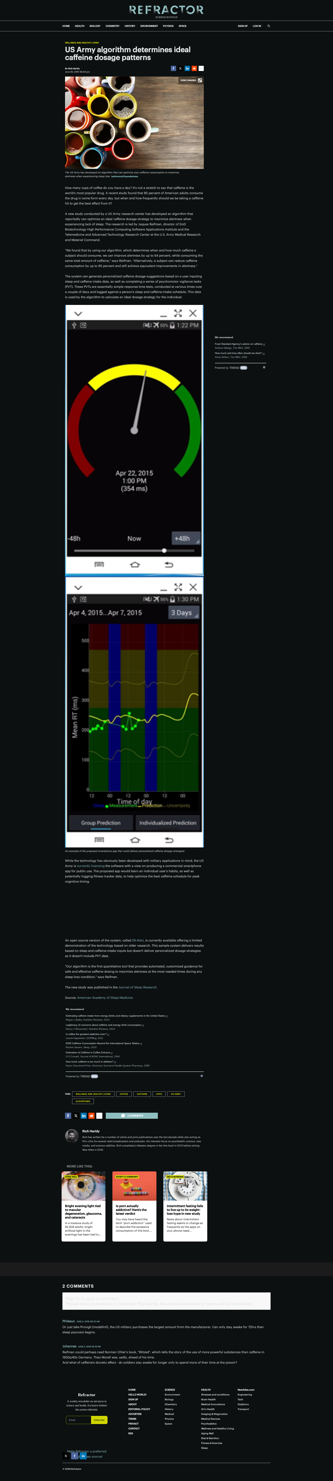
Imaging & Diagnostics (214, 1414)
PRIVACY (133, 1423)
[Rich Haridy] (72, 1136)
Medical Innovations (213, 1404)
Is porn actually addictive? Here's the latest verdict (131, 1210)
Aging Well (71, 1177)
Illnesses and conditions (215, 1394)
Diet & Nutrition (175, 1177)
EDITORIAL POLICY (139, 1409)
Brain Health (208, 1399)
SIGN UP (243, 26)
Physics (169, 1418)
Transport (243, 1409)
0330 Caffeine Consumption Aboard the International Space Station (102, 1043)
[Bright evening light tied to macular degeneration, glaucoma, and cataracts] (83, 1186)
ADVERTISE (135, 1414)
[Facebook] (173, 68)
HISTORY (130, 26)
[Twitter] (180, 68)
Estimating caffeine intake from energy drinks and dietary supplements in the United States (115, 1015)
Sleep (204, 1447)
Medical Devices (210, 1418)
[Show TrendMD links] (201, 1075)
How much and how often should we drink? (238, 353)
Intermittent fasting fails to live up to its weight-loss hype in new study (185, 1210)
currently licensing (91, 866)
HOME (66, 26)
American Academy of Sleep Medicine (105, 998)
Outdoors (243, 1404)
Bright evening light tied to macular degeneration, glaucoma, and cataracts (83, 1211)
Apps (159, 1094)
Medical (169, 1414)
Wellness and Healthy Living (82, 43)
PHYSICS (168, 26)
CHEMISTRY (112, 26)
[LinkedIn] (187, 68)
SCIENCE (170, 1389)
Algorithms (83, 1101)
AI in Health (208, 1409)
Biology (169, 1399)
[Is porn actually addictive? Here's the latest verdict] (134, 1186)
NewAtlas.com (246, 1389)
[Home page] (166, 10)
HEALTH (79, 26)
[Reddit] (194, 68)
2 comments (135, 1115)
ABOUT (132, 1404)
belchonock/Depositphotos (124, 176)
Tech (240, 1399)
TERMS (132, 1418)
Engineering (245, 1394)
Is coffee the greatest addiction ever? (86, 1034)
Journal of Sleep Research (137, 987)
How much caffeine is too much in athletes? (89, 1061)
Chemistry (171, 1404)
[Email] (201, 68)
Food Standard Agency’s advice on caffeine (238, 344)
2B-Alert (138, 940)
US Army (176, 1094)
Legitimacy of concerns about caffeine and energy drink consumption (103, 1025)
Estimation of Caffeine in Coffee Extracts (88, 1052)
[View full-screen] (200, 80)
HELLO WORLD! (137, 1394)
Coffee (124, 1094)
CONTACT (134, 1428)
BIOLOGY (95, 26)
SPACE (182, 26)
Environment (172, 1394)
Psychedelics (209, 1423)
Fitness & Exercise (211, 1443)
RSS (130, 1433)
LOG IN (257, 26)
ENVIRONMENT (149, 26)
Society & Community (127, 1177)
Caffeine (142, 1094)
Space (168, 1423)
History (169, 1409)
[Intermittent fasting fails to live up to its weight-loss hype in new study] (185, 1186)
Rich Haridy (91, 1131)
